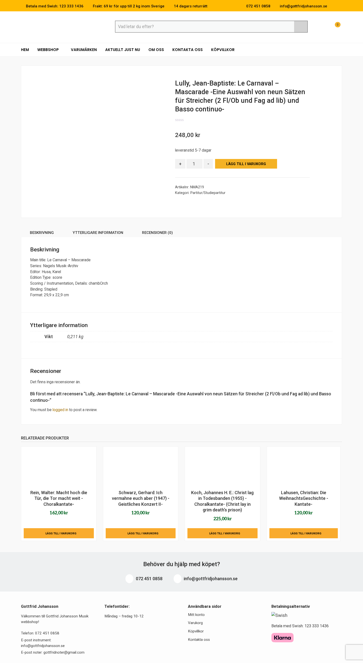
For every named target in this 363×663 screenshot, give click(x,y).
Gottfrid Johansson (57, 26)
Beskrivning (42, 232)
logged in (60, 409)
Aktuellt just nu (122, 49)
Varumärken (84, 49)
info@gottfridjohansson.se (210, 578)
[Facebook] (333, 6)
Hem (25, 49)
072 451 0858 (148, 578)
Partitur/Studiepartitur (207, 193)
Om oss (156, 49)
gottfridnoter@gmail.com (63, 652)
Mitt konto (196, 614)
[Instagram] (340, 6)
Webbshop (48, 49)
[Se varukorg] (333, 27)
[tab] (42, 233)
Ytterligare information (98, 232)
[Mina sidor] (321, 27)
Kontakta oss (187, 49)
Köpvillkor (223, 49)
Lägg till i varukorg (246, 164)
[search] (300, 26)
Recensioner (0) (157, 232)
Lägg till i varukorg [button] (60, 533)
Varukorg (195, 623)
